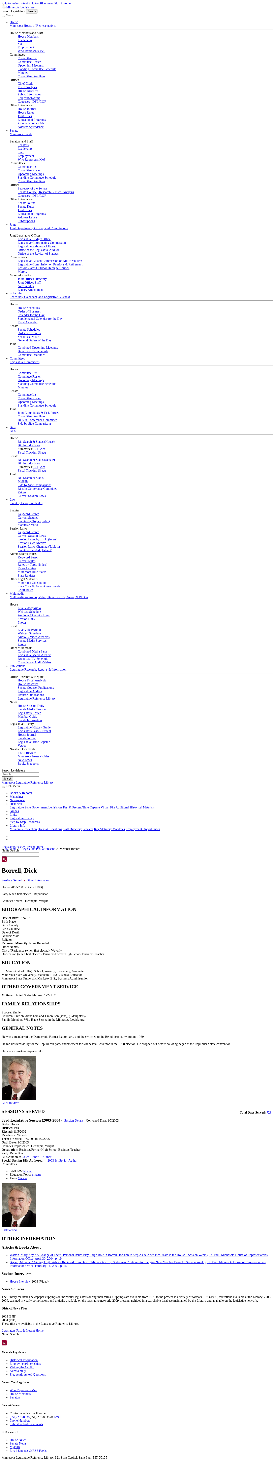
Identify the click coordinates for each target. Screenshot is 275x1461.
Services (88, 829)
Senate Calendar (28, 336)
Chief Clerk (25, 83)
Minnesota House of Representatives (33, 25)
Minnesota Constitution (32, 582)
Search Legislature (13, 11)
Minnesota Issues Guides (33, 756)
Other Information (38, 880)
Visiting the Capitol (22, 1367)
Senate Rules (26, 206)
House (14, 22)
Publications (17, 666)
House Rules (26, 112)
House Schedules (29, 307)
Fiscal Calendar (27, 322)
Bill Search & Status (30, 477)
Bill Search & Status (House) (36, 441)
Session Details (74, 1120)
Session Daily (26, 619)
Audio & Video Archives (34, 615)
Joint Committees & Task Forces (38, 412)
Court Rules (25, 590)
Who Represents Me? (31, 51)
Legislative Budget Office (34, 239)
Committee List (27, 58)
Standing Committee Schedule (37, 69)
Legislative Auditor (30, 691)
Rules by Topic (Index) (32, 564)
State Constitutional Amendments (39, 586)
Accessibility (26, 286)
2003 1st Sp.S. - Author (63, 1160)
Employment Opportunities (143, 829)
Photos (22, 622)
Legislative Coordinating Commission (42, 242)
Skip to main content (15, 3)
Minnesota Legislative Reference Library (28, 782)
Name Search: (11, 1334)
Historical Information (24, 1360)
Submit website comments (26, 1424)
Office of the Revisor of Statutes (38, 253)
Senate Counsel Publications (36, 687)
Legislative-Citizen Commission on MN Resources (50, 260)
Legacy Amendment (30, 289)
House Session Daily (31, 705)
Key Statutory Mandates (109, 829)
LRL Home (9, 848)
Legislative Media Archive (34, 655)
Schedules (16, 293)
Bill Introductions (29, 445)
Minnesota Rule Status (32, 572)
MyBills (23, 481)
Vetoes (22, 492)
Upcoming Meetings (31, 65)
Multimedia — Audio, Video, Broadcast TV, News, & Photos (49, 597)
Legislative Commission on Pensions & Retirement (50, 264)
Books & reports (28, 763)
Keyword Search (28, 514)
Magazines (16, 796)
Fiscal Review (27, 752)
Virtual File (108, 807)
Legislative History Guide (34, 727)
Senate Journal (27, 203)
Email (57, 1417)
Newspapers (17, 800)
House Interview (20, 1281)
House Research (28, 90)
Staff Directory (72, 829)
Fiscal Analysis (27, 87)
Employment (26, 47)
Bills (13, 427)
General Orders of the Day (35, 340)
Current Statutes (28, 517)
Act (42, 449)
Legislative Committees (24, 362)
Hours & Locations (50, 829)
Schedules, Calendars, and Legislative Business (40, 297)
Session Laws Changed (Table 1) (39, 546)
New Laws (25, 760)
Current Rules (26, 561)
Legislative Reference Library (37, 246)
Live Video (25, 608)
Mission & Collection (23, 829)
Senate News (18, 1443)
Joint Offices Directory (32, 279)
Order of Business (29, 311)
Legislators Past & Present (34, 731)
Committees (17, 358)
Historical (16, 803)
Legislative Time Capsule (34, 742)
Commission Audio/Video (34, 662)
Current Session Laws (32, 496)
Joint (13, 224)
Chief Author (30, 1157)
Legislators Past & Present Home (22, 846)
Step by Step (18, 822)
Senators (23, 145)
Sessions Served (12, 880)
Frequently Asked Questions (28, 1374)
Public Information (29, 94)
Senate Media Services (32, 640)
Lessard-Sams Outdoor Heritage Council (43, 268)
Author (46, 1157)
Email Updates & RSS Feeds (28, 1450)
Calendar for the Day (31, 315)
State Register (26, 575)
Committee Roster (29, 62)
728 (269, 1112)
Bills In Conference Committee (37, 420)
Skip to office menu (41, 3)
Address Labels (27, 217)
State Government (36, 807)
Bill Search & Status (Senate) (36, 459)
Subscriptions (26, 221)
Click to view (10, 1102)
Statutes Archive (28, 525)
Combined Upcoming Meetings (38, 347)
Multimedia (17, 593)
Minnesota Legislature (20, 7)
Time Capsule (91, 807)
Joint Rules (25, 116)
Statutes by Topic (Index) (34, 521)
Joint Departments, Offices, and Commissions (39, 228)
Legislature (17, 807)
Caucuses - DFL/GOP (32, 101)
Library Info (17, 825)
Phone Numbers (20, 1420)
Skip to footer (63, 3)
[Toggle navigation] (3, 16)
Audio (37, 608)
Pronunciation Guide (31, 123)
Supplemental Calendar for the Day (40, 318)
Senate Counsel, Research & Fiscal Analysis (46, 192)
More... (22, 271)
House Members (28, 36)
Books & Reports (21, 793)
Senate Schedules (29, 329)
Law (13, 499)
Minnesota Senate (21, 134)
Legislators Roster (29, 713)
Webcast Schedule (29, 611)
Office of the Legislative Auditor (38, 250)
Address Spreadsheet (31, 127)
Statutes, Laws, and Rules (26, 503)
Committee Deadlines (31, 76)
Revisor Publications (31, 695)
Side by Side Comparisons (34, 423)
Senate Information (30, 720)
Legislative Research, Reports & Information (38, 669)
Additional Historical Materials (135, 807)
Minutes (23, 72)
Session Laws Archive (32, 543)
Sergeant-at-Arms (29, 98)
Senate (14, 130)
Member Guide (27, 716)
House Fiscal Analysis (32, 680)
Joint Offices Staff (29, 282)
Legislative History (22, 818)
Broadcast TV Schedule (33, 351)
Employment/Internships (25, 1363)
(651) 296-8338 (20, 1417)
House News (18, 1440)
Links (13, 814)
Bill (35, 449)
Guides (14, 811)
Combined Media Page (32, 651)
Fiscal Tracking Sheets (32, 452)
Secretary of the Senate (32, 188)
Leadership (25, 40)
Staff (21, 43)
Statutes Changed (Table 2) (35, 550)
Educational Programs (32, 119)
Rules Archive (27, 568)
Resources (33, 822)
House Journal (27, 109)
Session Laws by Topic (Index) (37, 539)
